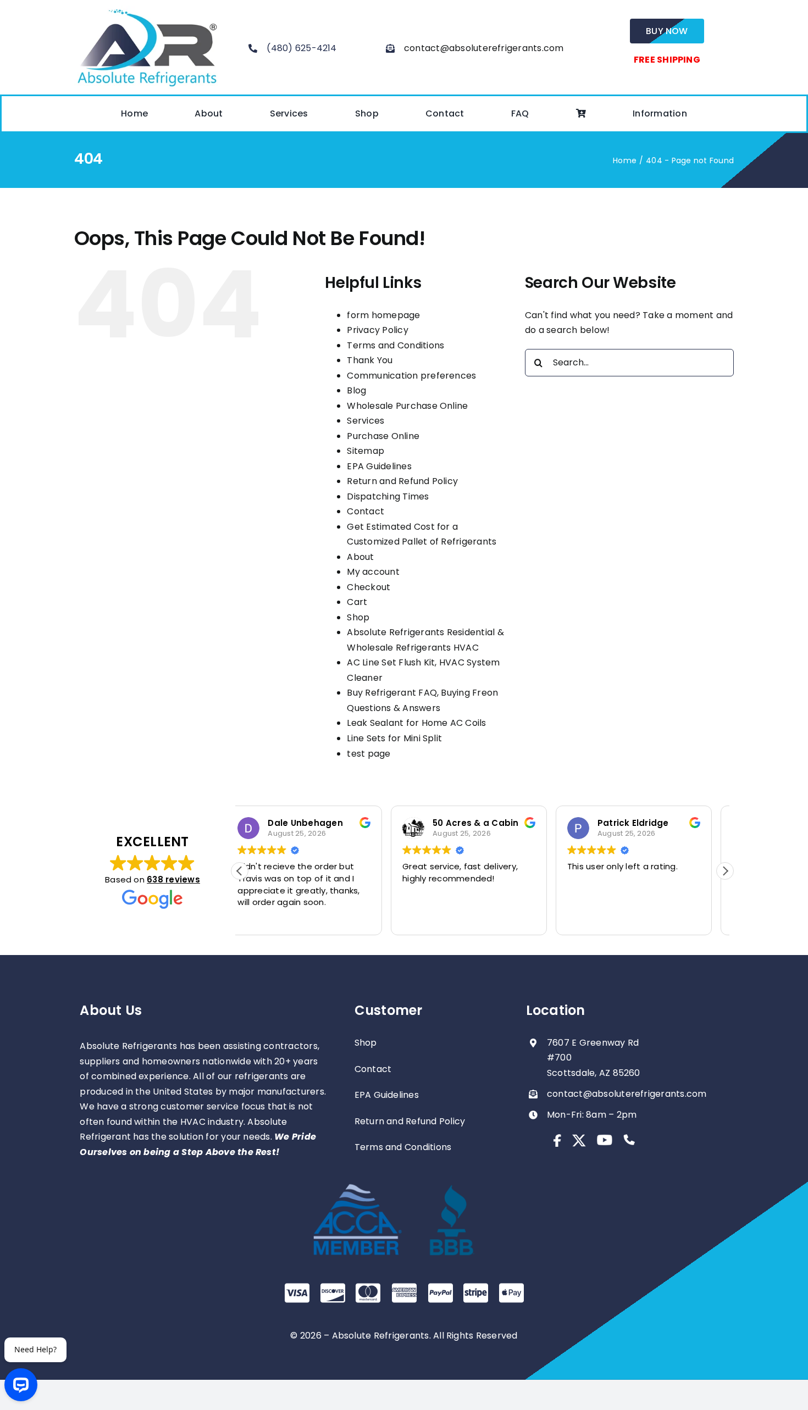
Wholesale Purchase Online (407, 405)
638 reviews (173, 879)
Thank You (369, 360)
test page (368, 753)
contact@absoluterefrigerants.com (484, 48)
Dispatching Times (388, 496)
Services (365, 420)
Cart (357, 602)
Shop (358, 617)
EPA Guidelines (379, 466)
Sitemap (365, 451)
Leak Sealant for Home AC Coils (416, 723)
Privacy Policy (377, 330)
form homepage (383, 315)
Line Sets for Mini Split (394, 738)
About (360, 557)
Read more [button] (601, 918)
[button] (725, 871)
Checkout (368, 587)
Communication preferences (411, 375)
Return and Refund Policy (402, 481)
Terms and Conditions (395, 345)
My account (373, 571)
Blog (356, 390)
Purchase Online (383, 436)
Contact (365, 511)
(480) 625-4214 (301, 48)
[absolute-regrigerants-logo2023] (146, 9)
